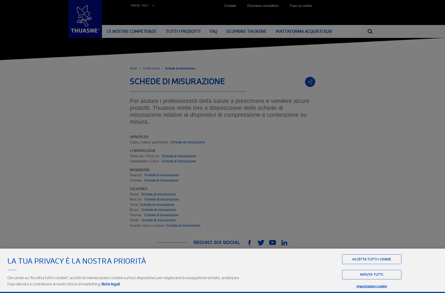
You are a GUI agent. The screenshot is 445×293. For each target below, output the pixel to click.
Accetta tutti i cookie (371, 259)
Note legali (111, 284)
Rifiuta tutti (371, 274)
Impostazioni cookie (371, 286)
